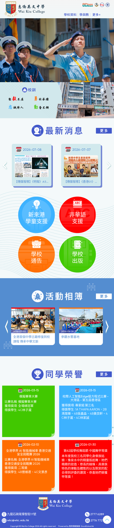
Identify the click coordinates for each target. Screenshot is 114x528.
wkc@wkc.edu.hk (18, 520)
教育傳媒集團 (74, 526)
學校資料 (70, 14)
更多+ (96, 14)
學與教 (84, 14)
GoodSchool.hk (87, 526)
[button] (6, 327)
